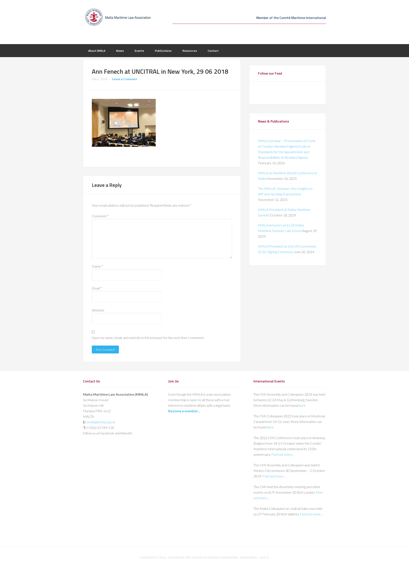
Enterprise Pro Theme (185, 557)
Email (97, 288)
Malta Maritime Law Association (117, 17)
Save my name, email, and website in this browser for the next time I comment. (148, 338)
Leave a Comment (124, 79)
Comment (100, 216)
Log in (264, 557)
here (302, 405)
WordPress (249, 557)
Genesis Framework (222, 557)
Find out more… (282, 454)
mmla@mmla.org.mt (100, 422)
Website (98, 310)
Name (97, 266)
